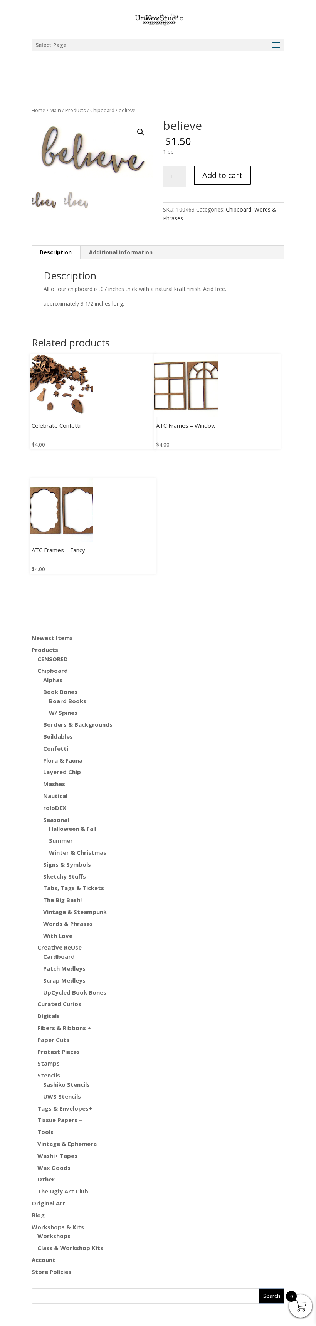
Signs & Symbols (67, 864)
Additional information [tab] (121, 252)
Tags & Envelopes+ (64, 1108)
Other (46, 1179)
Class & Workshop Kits (70, 1248)
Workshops (54, 1236)
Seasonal (56, 819)
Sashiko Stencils (66, 1084)
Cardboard (59, 956)
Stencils (48, 1075)
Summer (61, 840)
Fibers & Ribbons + (64, 1028)
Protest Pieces (58, 1051)
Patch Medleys (64, 968)
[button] (141, 132)
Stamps (48, 1063)
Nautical (55, 796)
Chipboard (102, 110)
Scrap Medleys (64, 980)
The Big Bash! (62, 900)
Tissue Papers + (59, 1120)
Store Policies (51, 1272)
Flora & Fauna (62, 760)
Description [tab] (56, 252)
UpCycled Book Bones (74, 992)
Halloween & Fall (72, 828)
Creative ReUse (59, 947)
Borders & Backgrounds (78, 724)
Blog (38, 1215)
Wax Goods (54, 1167)
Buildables (58, 736)
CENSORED (52, 659)
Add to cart (222, 175)
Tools (45, 1132)
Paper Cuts (53, 1040)
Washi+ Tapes (57, 1156)
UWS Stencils (62, 1096)
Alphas (52, 680)
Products (75, 110)
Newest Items (52, 638)
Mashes (54, 784)
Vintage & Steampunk (75, 912)
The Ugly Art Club (62, 1191)
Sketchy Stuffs (64, 876)
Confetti (55, 748)
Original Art (49, 1203)
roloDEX (54, 808)
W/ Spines (63, 712)
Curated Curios (59, 1004)
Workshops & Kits (58, 1227)
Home (38, 110)
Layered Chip (62, 772)
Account (43, 1260)
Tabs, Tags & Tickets (73, 888)
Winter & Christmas (77, 852)
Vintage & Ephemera (67, 1144)
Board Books (67, 701)
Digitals (48, 1016)
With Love (57, 935)
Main (55, 110)
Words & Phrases (68, 924)
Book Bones (60, 692)
